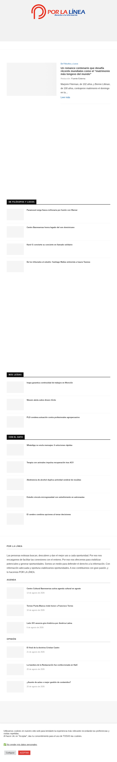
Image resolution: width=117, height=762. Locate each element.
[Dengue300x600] (58, 280)
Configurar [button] (10, 753)
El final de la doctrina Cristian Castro (43, 648)
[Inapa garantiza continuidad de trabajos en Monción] (15, 387)
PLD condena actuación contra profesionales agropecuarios (53, 417)
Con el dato (16, 437)
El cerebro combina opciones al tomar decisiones (49, 514)
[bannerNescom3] (58, 25)
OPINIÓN (11, 639)
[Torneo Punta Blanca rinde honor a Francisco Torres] (15, 610)
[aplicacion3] (58, 120)
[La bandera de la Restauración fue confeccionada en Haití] (15, 669)
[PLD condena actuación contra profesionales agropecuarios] (15, 422)
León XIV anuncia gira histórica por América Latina (49, 623)
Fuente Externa (78, 78)
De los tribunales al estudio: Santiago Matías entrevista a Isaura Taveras (58, 262)
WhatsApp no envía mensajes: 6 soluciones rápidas (49, 445)
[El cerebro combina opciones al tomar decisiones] (15, 519)
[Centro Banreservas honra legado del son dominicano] (15, 232)
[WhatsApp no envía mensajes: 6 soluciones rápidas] (15, 449)
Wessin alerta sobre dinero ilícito (41, 400)
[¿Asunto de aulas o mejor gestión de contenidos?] (15, 686)
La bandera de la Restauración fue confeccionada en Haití (52, 665)
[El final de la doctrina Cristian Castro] (15, 652)
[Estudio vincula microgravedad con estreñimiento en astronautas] (15, 501)
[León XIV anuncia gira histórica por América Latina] (15, 627)
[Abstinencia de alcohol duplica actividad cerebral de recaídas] (15, 484)
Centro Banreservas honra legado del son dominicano (50, 227)
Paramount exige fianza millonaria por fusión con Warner (52, 210)
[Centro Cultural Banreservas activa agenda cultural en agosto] (15, 593)
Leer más (65, 97)
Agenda (11, 580)
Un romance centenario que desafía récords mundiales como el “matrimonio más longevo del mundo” (85, 71)
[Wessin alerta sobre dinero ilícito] (15, 404)
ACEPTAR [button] (24, 753)
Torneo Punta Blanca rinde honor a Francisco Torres (50, 606)
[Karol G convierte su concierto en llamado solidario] (15, 249)
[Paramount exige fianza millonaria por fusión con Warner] (15, 214)
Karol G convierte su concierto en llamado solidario (49, 245)
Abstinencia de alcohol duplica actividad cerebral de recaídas (54, 480)
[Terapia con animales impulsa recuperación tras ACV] (15, 467)
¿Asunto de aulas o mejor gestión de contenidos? (49, 682)
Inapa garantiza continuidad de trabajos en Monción (50, 383)
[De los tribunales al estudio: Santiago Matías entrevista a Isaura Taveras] (15, 266)
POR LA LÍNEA (14, 546)
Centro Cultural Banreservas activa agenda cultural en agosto (54, 588)
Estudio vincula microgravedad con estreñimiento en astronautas (55, 497)
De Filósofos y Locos (69, 64)
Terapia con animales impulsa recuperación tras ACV (50, 462)
